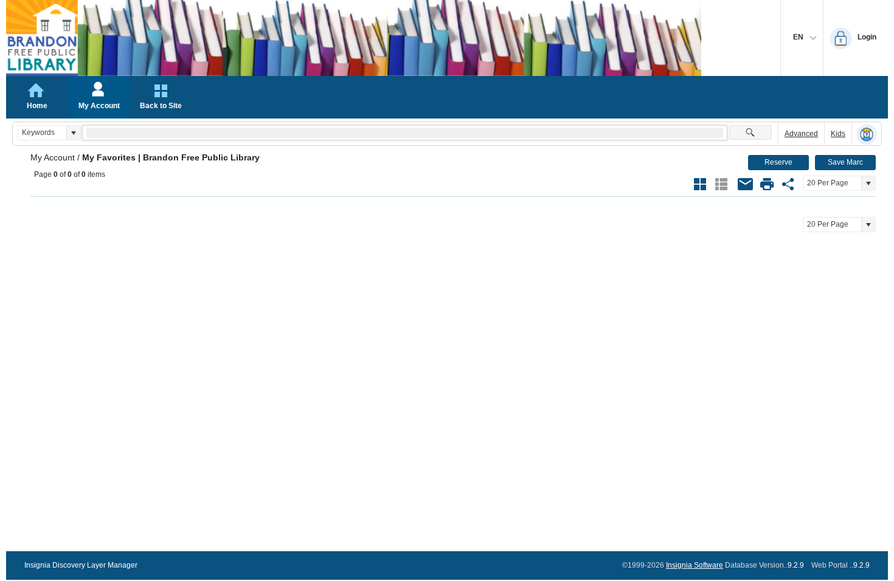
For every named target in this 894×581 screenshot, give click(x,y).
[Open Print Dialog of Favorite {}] (767, 184)
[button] (73, 133)
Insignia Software (694, 565)
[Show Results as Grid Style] (700, 184)
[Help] (866, 134)
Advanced (801, 133)
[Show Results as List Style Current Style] (721, 184)
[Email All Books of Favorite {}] (745, 184)
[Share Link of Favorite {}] (788, 184)
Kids (838, 133)
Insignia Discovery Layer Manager (80, 565)
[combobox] (42, 133)
